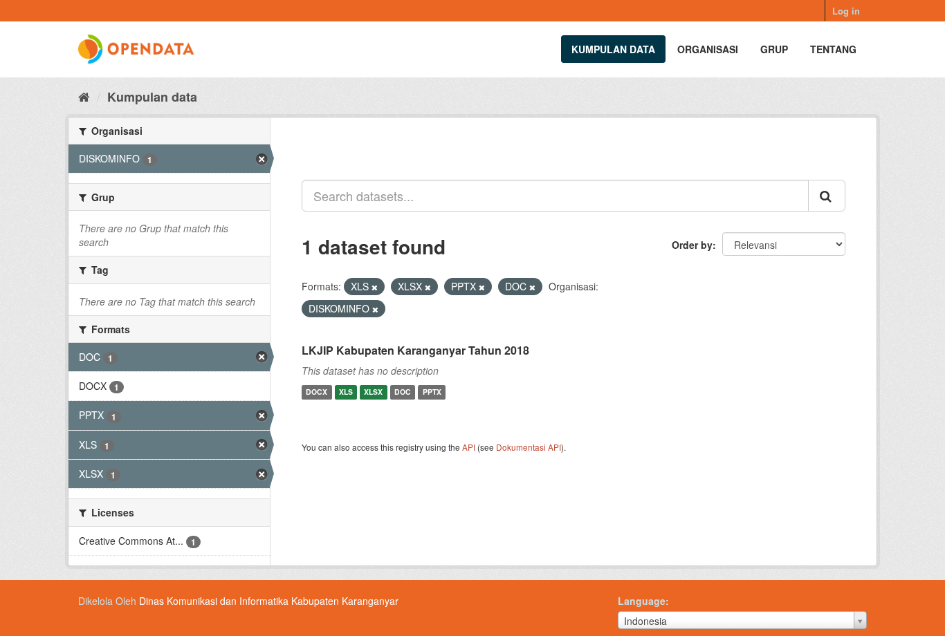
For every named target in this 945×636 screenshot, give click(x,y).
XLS (346, 392)
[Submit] (826, 196)
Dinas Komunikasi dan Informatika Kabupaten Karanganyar (268, 601)
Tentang (833, 49)
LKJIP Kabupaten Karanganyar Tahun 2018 (415, 350)
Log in (846, 10)
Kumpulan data (613, 49)
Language (642, 601)
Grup (774, 49)
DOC (402, 392)
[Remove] (374, 286)
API (468, 447)
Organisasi (707, 49)
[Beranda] (84, 96)
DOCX (316, 392)
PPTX (432, 392)
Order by (692, 245)
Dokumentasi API (528, 447)
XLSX (373, 392)
